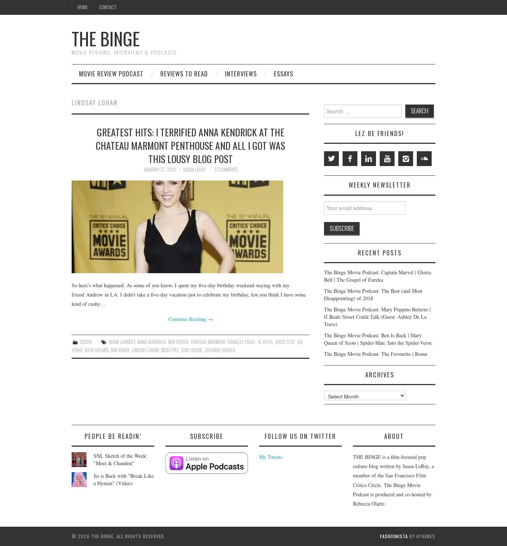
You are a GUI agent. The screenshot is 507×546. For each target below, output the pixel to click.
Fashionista (394, 536)
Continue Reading (191, 318)
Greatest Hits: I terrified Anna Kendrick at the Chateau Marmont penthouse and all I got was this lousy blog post (190, 145)
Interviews (241, 73)
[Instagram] (405, 158)
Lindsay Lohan (145, 350)
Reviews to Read (184, 73)
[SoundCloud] (424, 158)
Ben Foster (178, 341)
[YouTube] (387, 158)
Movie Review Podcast (111, 73)
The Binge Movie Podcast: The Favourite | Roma (375, 353)
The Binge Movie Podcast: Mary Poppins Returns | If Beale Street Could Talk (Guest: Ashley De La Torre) (377, 317)
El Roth (265, 341)
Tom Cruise (191, 350)
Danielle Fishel (242, 341)
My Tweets (270, 456)
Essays (283, 73)
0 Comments (226, 169)
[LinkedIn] (368, 158)
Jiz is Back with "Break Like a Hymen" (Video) (124, 479)
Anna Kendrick (151, 341)
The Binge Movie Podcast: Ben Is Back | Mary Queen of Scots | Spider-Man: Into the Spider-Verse (378, 339)
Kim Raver (120, 350)
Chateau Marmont (208, 341)
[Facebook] (350, 158)
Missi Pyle (170, 350)
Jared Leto (285, 341)
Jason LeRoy (194, 169)
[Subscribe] (207, 463)
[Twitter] (331, 158)
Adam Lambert (122, 341)
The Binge (106, 38)
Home (83, 7)
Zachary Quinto (220, 350)
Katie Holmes (97, 350)
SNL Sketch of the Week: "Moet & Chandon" (120, 459)
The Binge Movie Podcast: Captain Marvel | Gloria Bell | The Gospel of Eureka (377, 276)
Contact (108, 7)
